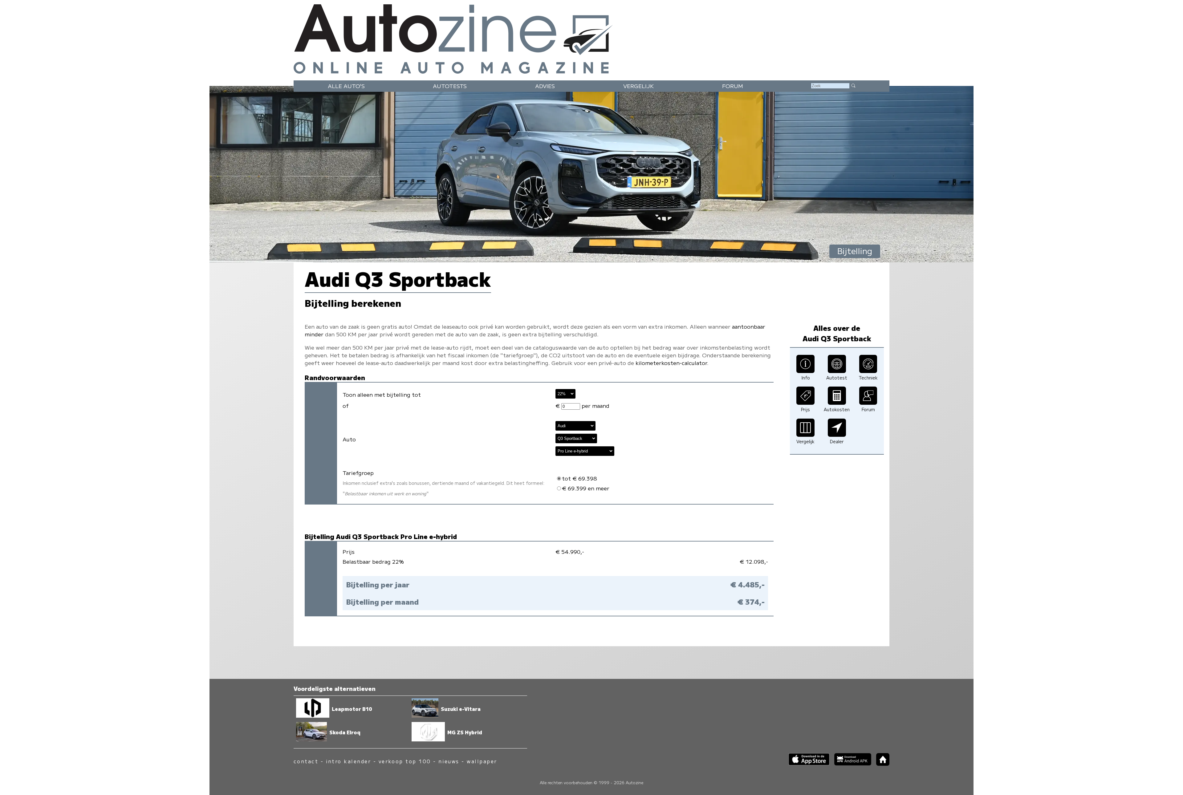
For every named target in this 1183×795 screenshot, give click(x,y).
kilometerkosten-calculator (671, 363)
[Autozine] (591, 37)
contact (306, 761)
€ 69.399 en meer (585, 488)
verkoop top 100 (405, 761)
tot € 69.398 (579, 478)
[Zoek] (853, 85)
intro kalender (348, 761)
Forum (732, 86)
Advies (545, 86)
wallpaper (482, 761)
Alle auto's (346, 86)
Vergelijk (638, 86)
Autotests (450, 86)
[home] (880, 763)
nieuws (448, 761)
